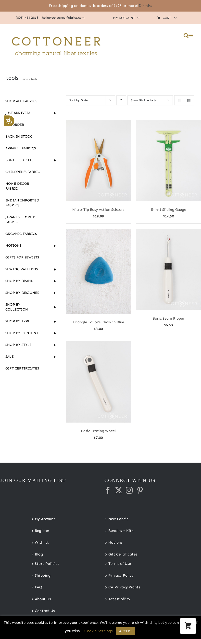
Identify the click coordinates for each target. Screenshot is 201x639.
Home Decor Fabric (17, 186)
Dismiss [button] (145, 5)
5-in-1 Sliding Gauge (168, 209)
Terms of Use (119, 563)
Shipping (43, 575)
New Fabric (118, 519)
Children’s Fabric (22, 172)
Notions (25, 246)
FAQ (38, 587)
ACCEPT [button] (125, 631)
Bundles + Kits (25, 160)
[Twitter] (118, 490)
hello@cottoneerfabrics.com (63, 17)
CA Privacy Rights (124, 587)
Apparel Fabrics (20, 148)
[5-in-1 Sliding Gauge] (168, 160)
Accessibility (119, 599)
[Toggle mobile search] (186, 35)
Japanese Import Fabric (21, 219)
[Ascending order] (121, 100)
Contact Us (45, 611)
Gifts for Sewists (22, 257)
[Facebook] (107, 490)
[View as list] (189, 100)
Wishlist (42, 542)
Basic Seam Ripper (168, 318)
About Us (43, 599)
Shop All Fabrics (21, 101)
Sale (25, 357)
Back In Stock (18, 136)
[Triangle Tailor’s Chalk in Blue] (98, 271)
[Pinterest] (140, 490)
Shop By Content (25, 333)
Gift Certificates (22, 368)
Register (42, 530)
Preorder (14, 125)
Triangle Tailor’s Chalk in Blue (98, 322)
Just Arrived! (25, 113)
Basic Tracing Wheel (98, 431)
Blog (39, 554)
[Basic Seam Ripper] (168, 269)
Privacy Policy (121, 575)
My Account (45, 519)
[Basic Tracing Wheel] (98, 382)
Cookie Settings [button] (98, 631)
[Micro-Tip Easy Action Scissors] (98, 160)
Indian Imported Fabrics (22, 202)
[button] (188, 626)
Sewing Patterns (25, 269)
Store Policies (47, 563)
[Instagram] (129, 490)
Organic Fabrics (21, 234)
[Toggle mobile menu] (191, 35)
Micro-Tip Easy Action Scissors (98, 209)
